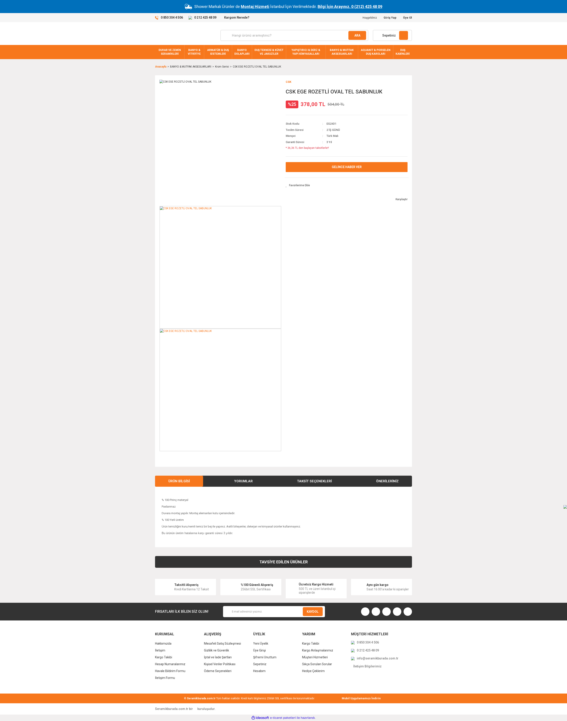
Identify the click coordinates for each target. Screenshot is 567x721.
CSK (288, 81)
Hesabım (259, 671)
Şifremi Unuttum (264, 657)
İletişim (160, 650)
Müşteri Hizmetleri (315, 657)
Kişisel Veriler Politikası (219, 664)
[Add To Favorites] (298, 185)
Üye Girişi (259, 650)
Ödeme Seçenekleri (217, 671)
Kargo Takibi (163, 657)
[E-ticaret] (283, 718)
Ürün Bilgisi (179, 481)
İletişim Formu (165, 678)
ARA (357, 35)
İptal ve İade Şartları (218, 657)
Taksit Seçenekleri (314, 481)
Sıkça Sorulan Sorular (317, 664)
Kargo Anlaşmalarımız (317, 650)
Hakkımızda (163, 643)
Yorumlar (243, 481)
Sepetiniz (259, 664)
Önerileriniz (387, 481)
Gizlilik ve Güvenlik (216, 650)
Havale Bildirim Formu (170, 671)
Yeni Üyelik (260, 643)
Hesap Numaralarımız (170, 664)
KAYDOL (312, 611)
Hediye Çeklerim (313, 671)
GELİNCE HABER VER (347, 167)
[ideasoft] (260, 718)
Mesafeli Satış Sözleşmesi (222, 643)
